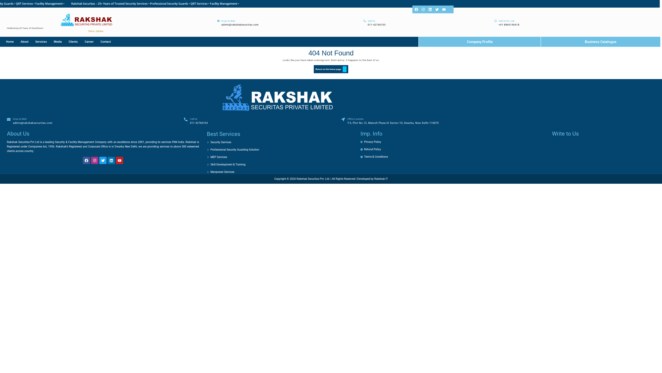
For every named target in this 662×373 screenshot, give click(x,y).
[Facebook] (416, 9)
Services (41, 41)
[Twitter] (437, 9)
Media (58, 41)
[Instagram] (423, 9)
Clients (73, 41)
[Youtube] (443, 9)
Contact (106, 41)
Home (10, 41)
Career (89, 41)
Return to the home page (331, 68)
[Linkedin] (430, 9)
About (24, 41)
